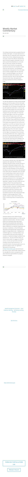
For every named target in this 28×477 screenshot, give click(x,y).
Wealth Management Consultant (12, 308)
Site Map (14, 311)
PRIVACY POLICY (14, 470)
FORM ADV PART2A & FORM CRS (14, 463)
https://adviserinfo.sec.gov (9, 382)
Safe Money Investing (18, 310)
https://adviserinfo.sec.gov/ (9, 249)
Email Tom (14, 6)
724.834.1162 (22, 6)
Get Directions (14, 320)
